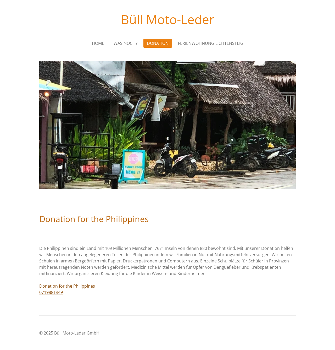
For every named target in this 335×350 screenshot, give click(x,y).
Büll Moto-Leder (167, 19)
